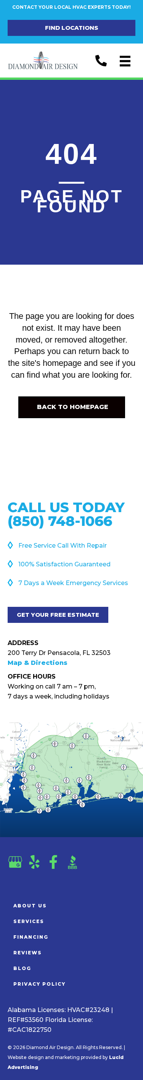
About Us (30, 906)
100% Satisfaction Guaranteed (64, 564)
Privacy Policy (39, 984)
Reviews (27, 953)
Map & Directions (37, 662)
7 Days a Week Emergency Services (73, 583)
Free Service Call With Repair (62, 545)
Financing (30, 937)
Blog (22, 968)
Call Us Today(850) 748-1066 (66, 514)
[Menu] (125, 61)
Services (28, 921)
